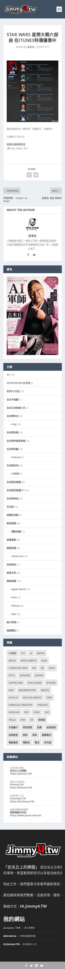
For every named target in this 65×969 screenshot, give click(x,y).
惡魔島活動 (12, 514)
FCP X (12, 675)
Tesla (12, 719)
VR (31, 719)
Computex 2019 (18, 668)
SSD (47, 712)
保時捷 (41, 719)
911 (23, 653)
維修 (25, 734)
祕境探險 (51, 727)
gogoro (25, 675)
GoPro (39, 675)
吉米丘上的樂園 (18, 770)
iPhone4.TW (17, 784)
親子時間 (11, 622)
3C (8, 374)
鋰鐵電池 (46, 734)
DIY (34, 668)
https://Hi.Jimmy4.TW (22, 801)
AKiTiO (40, 653)
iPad (14, 597)
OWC (49, 697)
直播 (39, 727)
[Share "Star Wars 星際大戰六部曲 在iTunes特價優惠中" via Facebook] (29, 175)
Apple (12, 660)
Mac (14, 614)
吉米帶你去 (12, 416)
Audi (44, 660)
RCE (26, 712)
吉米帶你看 (12, 432)
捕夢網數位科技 (18, 812)
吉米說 (10, 506)
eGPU (52, 668)
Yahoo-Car (17, 556)
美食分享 (11, 572)
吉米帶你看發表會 (16, 440)
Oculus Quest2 (32, 697)
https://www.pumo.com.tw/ (25, 815)
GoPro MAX (16, 682)
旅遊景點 (11, 539)
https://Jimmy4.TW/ (21, 773)
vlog (14, 424)
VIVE (22, 719)
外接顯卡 (13, 727)
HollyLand (35, 682)
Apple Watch (19, 589)
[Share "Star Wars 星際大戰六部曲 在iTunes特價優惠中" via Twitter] (35, 175)
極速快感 (11, 547)
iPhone (16, 605)
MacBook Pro (27, 690)
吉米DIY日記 (13, 391)
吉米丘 (30, 46)
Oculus (13, 697)
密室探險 (27, 727)
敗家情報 (11, 523)
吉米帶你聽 (12, 449)
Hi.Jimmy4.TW (18, 798)
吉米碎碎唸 (12, 498)
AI (31, 653)
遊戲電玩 (11, 630)
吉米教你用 (12, 465)
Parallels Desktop (20, 704)
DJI (42, 668)
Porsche (14, 712)
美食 (34, 734)
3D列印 (15, 473)
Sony (37, 712)
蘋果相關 (11, 581)
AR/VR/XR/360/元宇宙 (18, 382)
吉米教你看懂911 (16, 490)
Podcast (16, 457)
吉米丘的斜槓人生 (16, 407)
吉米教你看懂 (14, 482)
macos (45, 690)
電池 (37, 742)
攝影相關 (16, 531)
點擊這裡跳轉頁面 (16, 144)
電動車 (26, 742)
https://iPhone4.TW (21, 787)
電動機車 (13, 742)
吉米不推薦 (12, 399)
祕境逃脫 (13, 734)
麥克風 (47, 742)
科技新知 (11, 564)
